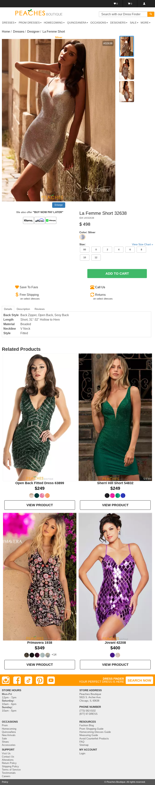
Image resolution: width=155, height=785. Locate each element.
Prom (5, 725)
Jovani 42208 (115, 642)
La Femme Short (54, 31)
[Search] (150, 14)
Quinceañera (9, 732)
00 (84, 249)
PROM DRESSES (29, 22)
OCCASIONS (98, 22)
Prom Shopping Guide (91, 729)
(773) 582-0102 (87, 710)
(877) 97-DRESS (88, 714)
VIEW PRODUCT (39, 505)
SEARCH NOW (139, 680)
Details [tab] (8, 308)
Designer (33, 31)
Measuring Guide (88, 735)
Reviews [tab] (40, 308)
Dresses (18, 31)
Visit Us (6, 753)
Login (82, 753)
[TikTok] (28, 680)
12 (96, 257)
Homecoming (9, 729)
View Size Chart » (142, 244)
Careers (6, 776)
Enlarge (59, 205)
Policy (5, 782)
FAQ (81, 742)
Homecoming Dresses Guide (95, 732)
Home (6, 31)
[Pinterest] (39, 680)
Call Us (100, 287)
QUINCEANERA (76, 22)
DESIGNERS (118, 22)
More (145, 22)
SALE (133, 22)
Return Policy (9, 763)
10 (84, 257)
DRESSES (8, 22)
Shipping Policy (10, 766)
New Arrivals (9, 735)
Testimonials (9, 773)
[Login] (144, 3)
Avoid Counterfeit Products (94, 738)
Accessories (9, 745)
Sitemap (83, 745)
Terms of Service (11, 769)
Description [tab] (23, 308)
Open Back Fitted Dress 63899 (39, 483)
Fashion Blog (86, 725)
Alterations (8, 760)
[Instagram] (5, 680)
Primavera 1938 (39, 642)
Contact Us (8, 756)
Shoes (5, 742)
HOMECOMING (53, 22)
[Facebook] (17, 680)
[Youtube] (51, 680)
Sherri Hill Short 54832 (115, 483)
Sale (4, 738)
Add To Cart (117, 273)
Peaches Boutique (116, 782)
